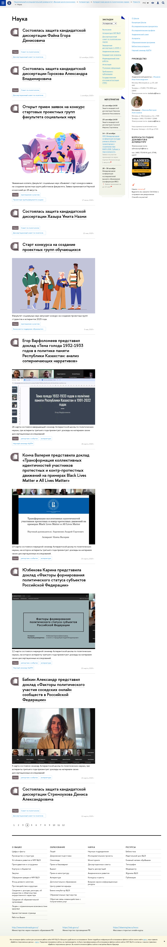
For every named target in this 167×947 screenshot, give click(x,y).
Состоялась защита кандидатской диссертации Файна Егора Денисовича (54, 35)
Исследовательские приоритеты (145, 26)
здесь (145, 940)
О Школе (135, 18)
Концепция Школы (139, 22)
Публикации (131, 877)
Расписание (106, 29)
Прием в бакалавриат (59, 864)
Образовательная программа (143, 42)
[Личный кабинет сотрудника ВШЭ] (158, 3)
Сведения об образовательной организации (25, 900)
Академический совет (140, 34)
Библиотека (131, 851)
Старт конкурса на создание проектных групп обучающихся (51, 246)
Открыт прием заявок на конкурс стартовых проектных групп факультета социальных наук (53, 112)
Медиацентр (131, 869)
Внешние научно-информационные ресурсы (102, 883)
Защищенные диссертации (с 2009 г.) (111, 46)
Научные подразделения (98, 851)
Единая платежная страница (24, 913)
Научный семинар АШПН (141, 50)
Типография (131, 864)
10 (54, 825)
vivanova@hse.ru (154, 121)
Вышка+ (53, 869)
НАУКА (91, 847)
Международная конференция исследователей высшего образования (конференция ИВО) (111, 176)
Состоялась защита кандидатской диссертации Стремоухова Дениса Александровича (55, 794)
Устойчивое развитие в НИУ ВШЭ (26, 860)
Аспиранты (136, 38)
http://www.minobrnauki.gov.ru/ (25, 927)
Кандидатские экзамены (111, 55)
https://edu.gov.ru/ (71, 927)
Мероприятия (112, 99)
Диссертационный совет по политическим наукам (111, 39)
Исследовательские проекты (100, 856)
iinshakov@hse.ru (154, 93)
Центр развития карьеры (60, 886)
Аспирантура (55, 877)
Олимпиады (55, 860)
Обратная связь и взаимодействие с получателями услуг (65, 900)
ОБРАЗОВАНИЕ (57, 847)
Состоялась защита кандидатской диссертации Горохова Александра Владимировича (54, 73)
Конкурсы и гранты (96, 877)
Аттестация (106, 64)
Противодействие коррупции (24, 886)
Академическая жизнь (110, 51)
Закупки (15, 873)
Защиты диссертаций (97, 869)
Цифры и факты (18, 851)
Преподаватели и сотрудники (25, 864)
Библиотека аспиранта (141, 46)
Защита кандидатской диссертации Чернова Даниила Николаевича (111, 111)
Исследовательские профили (143, 30)
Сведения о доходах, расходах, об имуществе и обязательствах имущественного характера (27, 892)
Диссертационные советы (99, 864)
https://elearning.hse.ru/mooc (125, 927)
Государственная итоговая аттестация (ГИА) (110, 80)
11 (59, 825)
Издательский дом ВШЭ (136, 856)
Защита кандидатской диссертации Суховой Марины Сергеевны (111, 124)
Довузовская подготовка (60, 856)
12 (63, 825)
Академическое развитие (98, 873)
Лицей (52, 851)
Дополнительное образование (63, 882)
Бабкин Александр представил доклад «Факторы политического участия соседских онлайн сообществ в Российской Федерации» (53, 689)
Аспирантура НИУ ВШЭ (111, 33)
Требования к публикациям (107, 72)
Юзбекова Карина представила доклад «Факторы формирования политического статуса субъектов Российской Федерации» (54, 577)
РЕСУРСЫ (131, 847)
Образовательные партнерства (63, 895)
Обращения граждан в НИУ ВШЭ (26, 877)
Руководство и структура (23, 856)
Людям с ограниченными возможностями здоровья (29, 907)
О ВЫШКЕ (17, 847)
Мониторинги (94, 860)
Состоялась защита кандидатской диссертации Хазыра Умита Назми (54, 213)
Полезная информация (111, 68)
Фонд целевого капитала (22, 882)
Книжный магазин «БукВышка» (138, 860)
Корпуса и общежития (21, 869)
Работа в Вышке (18, 917)
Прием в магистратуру (59, 873)
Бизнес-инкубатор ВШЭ (60, 890)
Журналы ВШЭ (132, 873)
